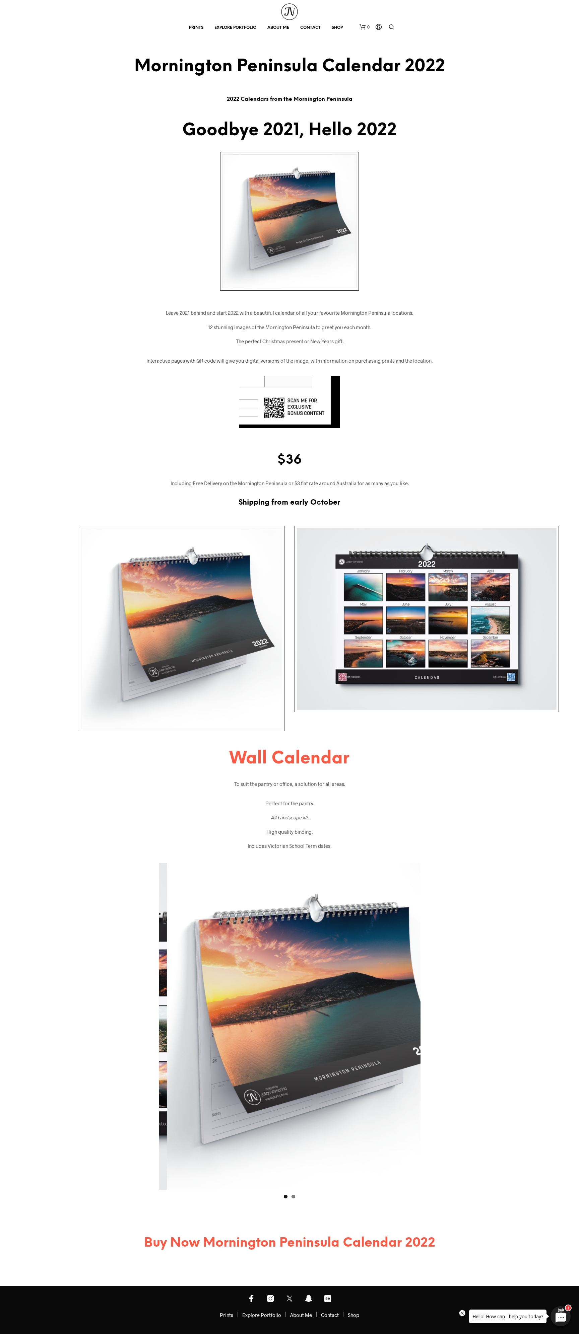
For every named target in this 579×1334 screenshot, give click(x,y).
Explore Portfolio (235, 27)
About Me (278, 27)
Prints (196, 27)
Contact (310, 27)
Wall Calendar (289, 759)
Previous (148, 1026)
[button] (365, 27)
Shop (337, 27)
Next (430, 1026)
